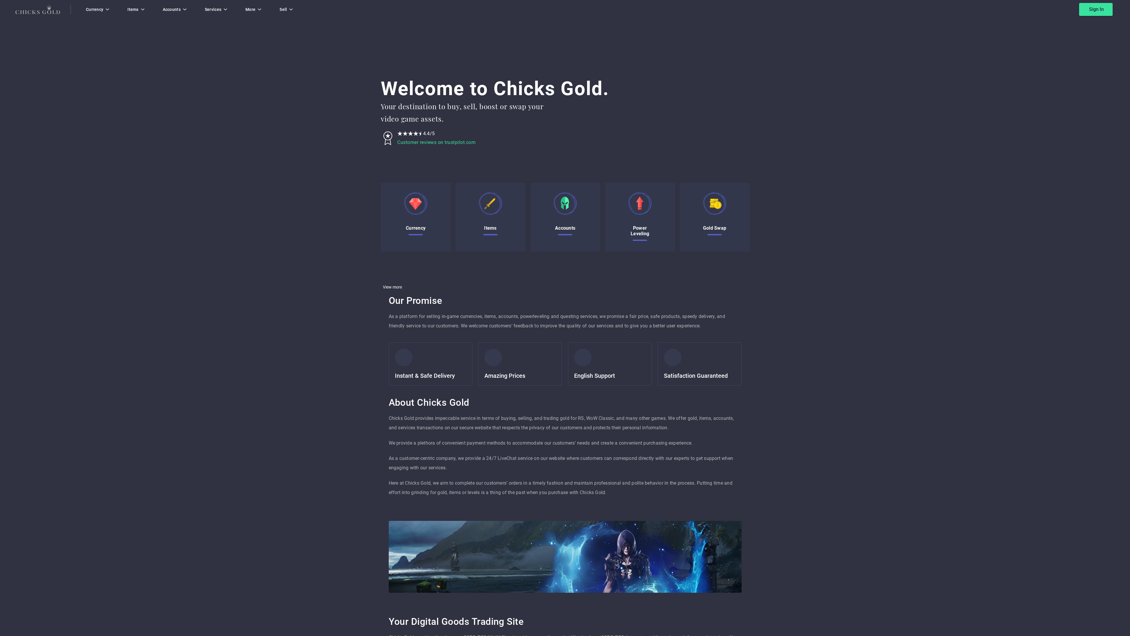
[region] (565, 318)
